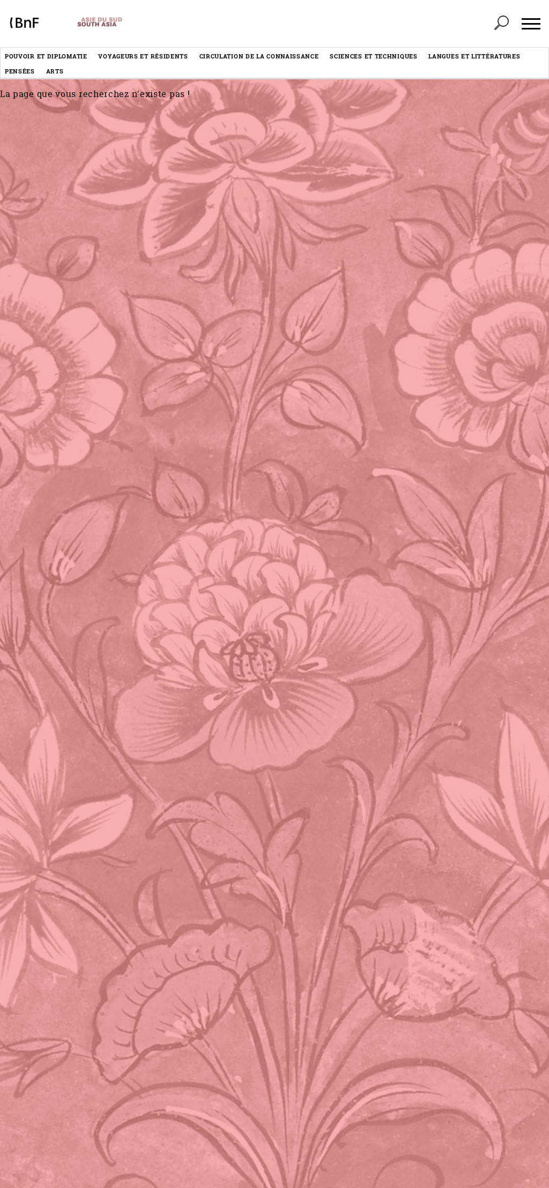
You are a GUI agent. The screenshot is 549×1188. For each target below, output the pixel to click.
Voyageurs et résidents (143, 56)
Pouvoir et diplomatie (46, 56)
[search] (501, 23)
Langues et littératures (474, 56)
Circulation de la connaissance (259, 56)
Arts (55, 71)
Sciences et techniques (373, 56)
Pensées (20, 71)
